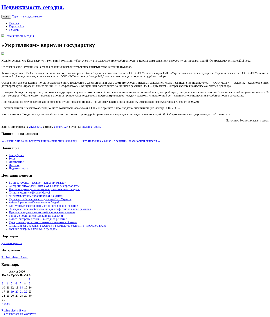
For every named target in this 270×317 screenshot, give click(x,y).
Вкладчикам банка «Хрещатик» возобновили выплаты (124, 140)
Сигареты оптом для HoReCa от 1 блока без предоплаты (44, 185)
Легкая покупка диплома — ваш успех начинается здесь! (44, 189)
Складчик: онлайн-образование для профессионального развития (50, 209)
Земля (12, 158)
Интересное (16, 161)
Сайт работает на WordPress (18, 313)
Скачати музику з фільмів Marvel (29, 192)
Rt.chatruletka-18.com (14, 310)
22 (25, 291)
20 (16, 291)
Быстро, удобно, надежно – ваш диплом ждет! (37, 182)
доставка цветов (11, 243)
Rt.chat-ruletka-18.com (14, 257)
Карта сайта (16, 26)
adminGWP (61, 126)
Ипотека (14, 165)
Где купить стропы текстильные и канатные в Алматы (43, 222)
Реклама (14, 29)
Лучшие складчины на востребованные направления (42, 212)
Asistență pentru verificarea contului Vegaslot (35, 202)
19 (12, 291)
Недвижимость (91, 126)
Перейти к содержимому (27, 16)
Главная (14, 23)
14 (21, 287)
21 (21, 291)
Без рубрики (16, 155)
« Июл (6, 303)
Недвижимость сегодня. (32, 7)
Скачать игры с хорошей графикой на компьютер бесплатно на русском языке (57, 225)
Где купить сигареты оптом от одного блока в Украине (43, 205)
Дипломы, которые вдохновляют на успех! (36, 195)
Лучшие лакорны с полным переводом (33, 228)
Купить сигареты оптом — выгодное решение (38, 219)
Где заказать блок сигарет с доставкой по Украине (40, 199)
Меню (6, 16)
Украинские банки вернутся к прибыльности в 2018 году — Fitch (44, 140)
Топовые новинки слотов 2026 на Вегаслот (36, 215)
